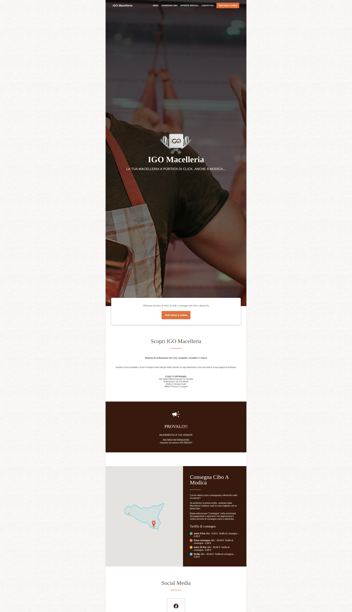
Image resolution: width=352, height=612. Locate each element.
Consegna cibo (169, 5)
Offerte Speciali (189, 5)
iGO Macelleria (122, 5)
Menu (156, 5)
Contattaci (207, 5)
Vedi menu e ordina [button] (228, 5)
